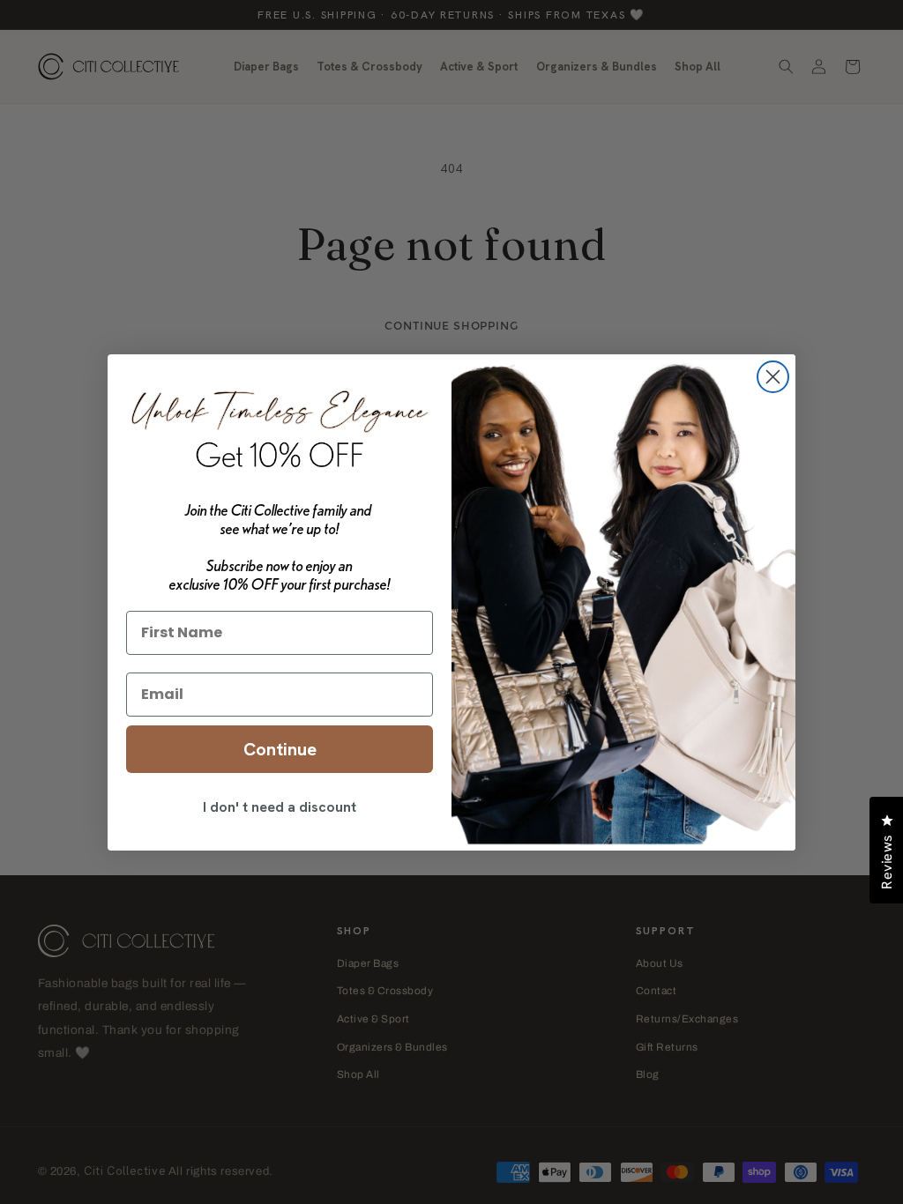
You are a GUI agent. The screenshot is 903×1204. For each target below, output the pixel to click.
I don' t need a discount (279, 807)
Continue (280, 749)
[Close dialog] (772, 376)
